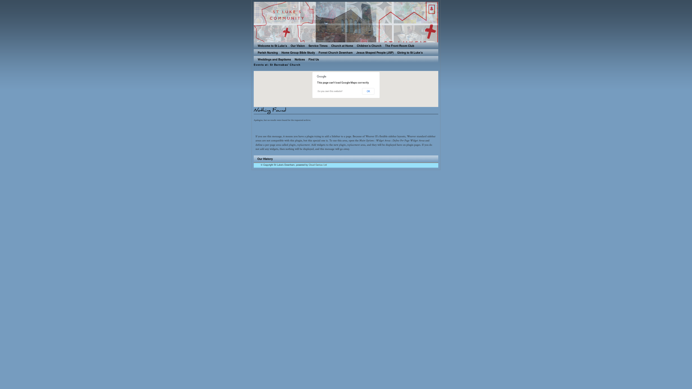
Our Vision (298, 46)
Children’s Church (369, 46)
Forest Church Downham (336, 52)
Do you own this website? (330, 91)
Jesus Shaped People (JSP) (375, 52)
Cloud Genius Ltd (318, 164)
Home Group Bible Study (298, 52)
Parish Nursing (268, 52)
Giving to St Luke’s (410, 52)
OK (368, 91)
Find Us (314, 59)
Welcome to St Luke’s (272, 46)
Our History (265, 159)
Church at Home (342, 46)
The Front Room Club (399, 46)
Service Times (318, 46)
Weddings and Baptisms (274, 59)
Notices (300, 59)
